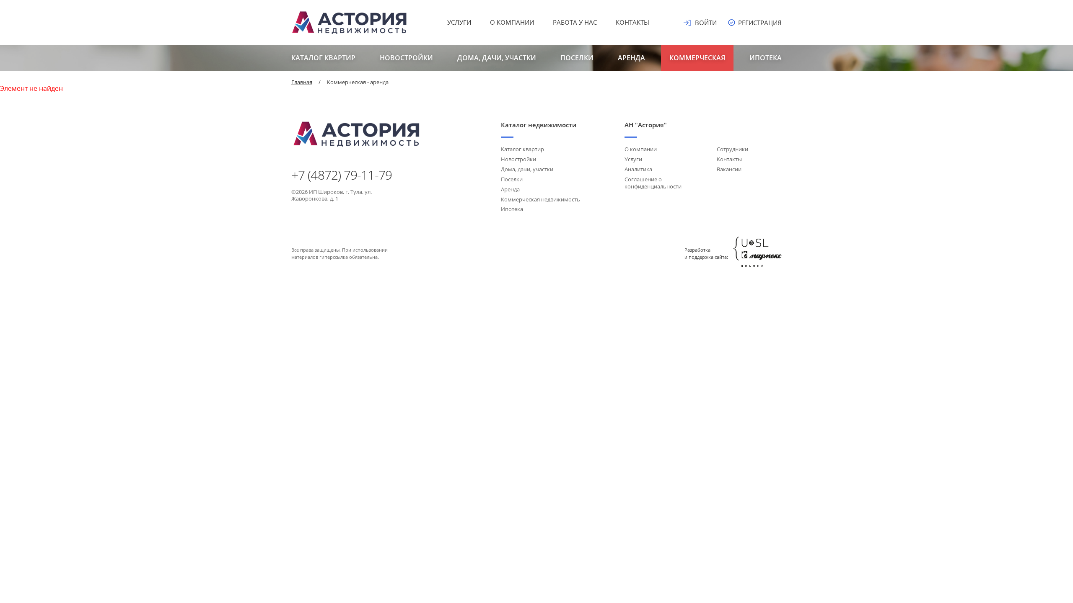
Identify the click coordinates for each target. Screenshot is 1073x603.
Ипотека (765, 57)
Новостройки (406, 57)
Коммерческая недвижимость (540, 199)
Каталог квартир (323, 57)
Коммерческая (697, 57)
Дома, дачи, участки (496, 57)
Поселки (577, 57)
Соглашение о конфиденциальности (653, 182)
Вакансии (729, 169)
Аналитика (638, 169)
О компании (512, 22)
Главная (301, 82)
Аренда (631, 57)
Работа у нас (575, 22)
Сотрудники (732, 149)
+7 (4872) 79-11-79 (341, 175)
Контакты (632, 22)
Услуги (459, 22)
